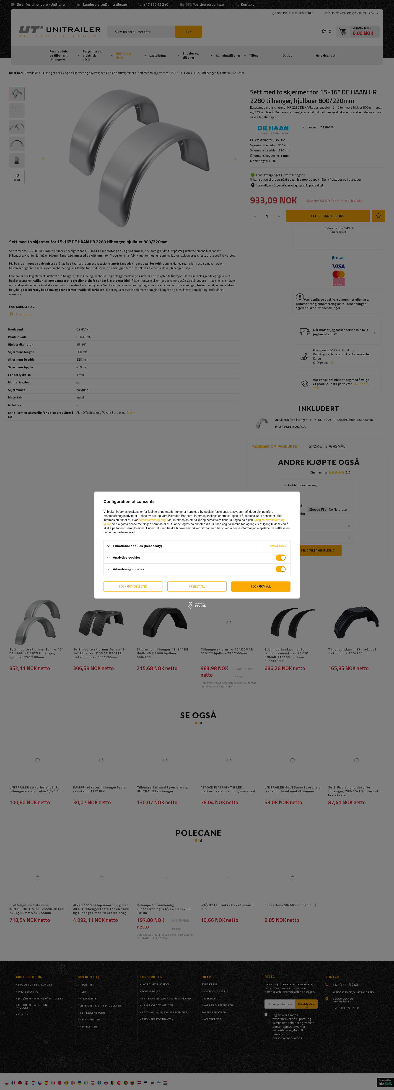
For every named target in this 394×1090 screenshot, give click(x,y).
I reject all (197, 586)
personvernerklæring (152, 520)
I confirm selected (133, 586)
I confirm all (261, 586)
